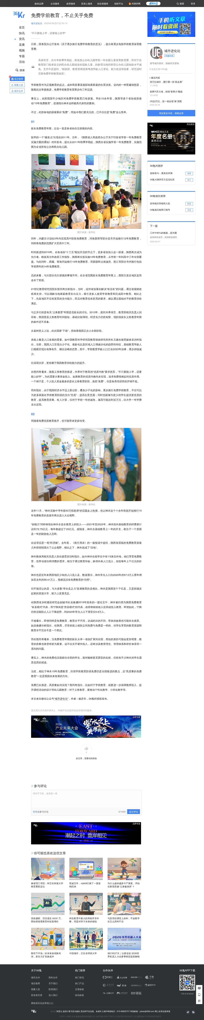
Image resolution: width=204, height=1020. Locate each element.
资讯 (22, 39)
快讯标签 (79, 995)
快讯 (22, 33)
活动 (22, 61)
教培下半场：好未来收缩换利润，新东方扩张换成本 (46, 955)
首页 (22, 27)
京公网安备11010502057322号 (147, 1016)
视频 (22, 50)
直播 (22, 44)
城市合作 (35, 977)
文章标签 (79, 989)
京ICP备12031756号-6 (106, 1016)
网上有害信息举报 (162, 1011)
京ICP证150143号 (125, 1016)
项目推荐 (35, 983)
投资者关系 (36, 995)
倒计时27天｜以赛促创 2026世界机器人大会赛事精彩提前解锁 (124, 955)
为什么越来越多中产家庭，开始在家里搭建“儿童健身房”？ (124, 885)
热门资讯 (79, 977)
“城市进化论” (61, 698)
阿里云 (60, 1011)
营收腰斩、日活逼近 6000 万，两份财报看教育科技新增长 (47, 920)
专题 (22, 56)
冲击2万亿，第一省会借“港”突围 (166, 101)
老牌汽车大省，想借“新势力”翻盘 (166, 91)
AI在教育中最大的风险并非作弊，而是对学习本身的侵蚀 (84, 920)
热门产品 (79, 983)
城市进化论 (36, 23)
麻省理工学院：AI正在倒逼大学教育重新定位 (47, 885)
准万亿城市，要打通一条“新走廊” (166, 81)
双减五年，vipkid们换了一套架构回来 (85, 885)
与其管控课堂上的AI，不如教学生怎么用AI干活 (124, 920)
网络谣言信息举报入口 (42, 1003)
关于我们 (53, 983)
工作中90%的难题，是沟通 (163, 232)
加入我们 (53, 995)
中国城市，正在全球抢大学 (83, 953)
